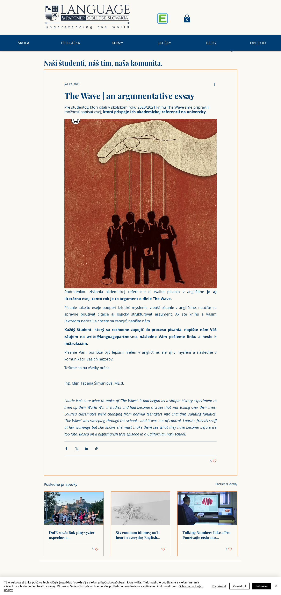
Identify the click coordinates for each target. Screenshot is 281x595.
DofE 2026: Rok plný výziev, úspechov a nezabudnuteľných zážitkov (72, 535)
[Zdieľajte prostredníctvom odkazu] (97, 448)
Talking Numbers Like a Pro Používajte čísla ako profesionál (206, 535)
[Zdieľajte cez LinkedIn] (86, 448)
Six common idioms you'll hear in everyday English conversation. (138, 535)
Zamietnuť (239, 586)
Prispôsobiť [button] (219, 586)
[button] (186, 18)
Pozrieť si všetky (226, 484)
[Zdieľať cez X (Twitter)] (76, 448)
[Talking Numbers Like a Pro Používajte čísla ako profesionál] (207, 508)
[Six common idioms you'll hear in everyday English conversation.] (140, 508)
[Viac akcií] (214, 84)
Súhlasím (261, 586)
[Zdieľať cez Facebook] (66, 448)
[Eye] (162, 18)
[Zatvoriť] (276, 586)
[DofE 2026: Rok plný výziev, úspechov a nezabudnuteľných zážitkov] (73, 508)
